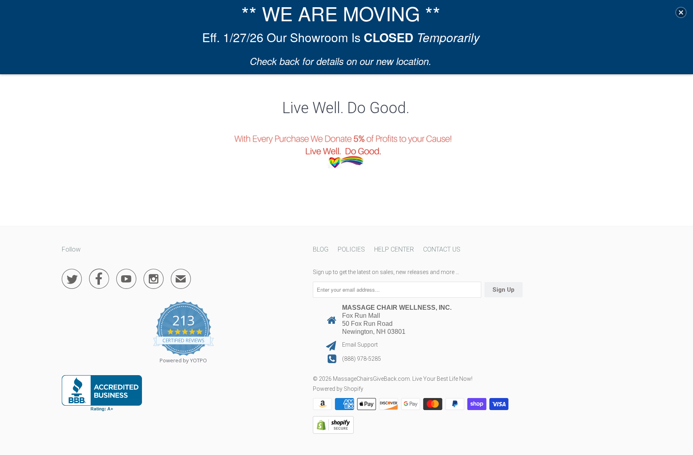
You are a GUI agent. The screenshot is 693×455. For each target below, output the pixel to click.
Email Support (360, 344)
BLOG (320, 249)
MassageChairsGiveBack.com (371, 379)
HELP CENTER (394, 249)
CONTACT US (441, 249)
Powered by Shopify (338, 389)
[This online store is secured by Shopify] (333, 432)
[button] (681, 12)
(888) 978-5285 (361, 358)
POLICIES (351, 249)
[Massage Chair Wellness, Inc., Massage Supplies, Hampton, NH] (102, 393)
